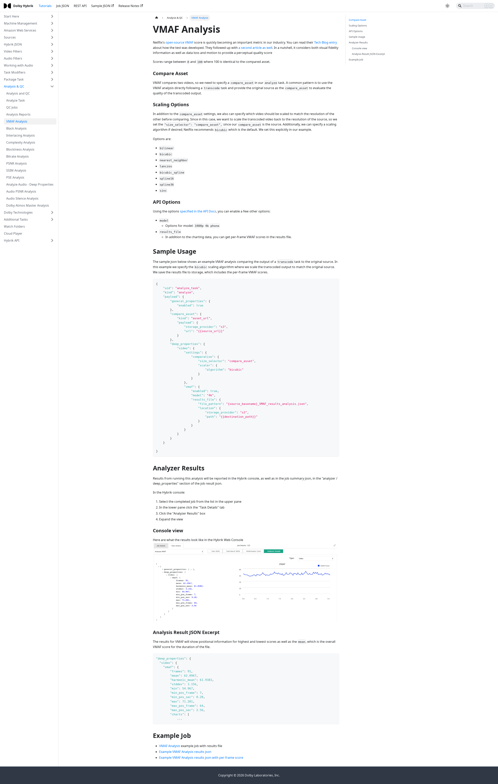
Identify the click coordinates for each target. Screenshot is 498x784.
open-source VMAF (179, 42)
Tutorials (45, 6)
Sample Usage (357, 37)
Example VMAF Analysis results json (185, 752)
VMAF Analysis (169, 746)
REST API (80, 6)
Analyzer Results (358, 42)
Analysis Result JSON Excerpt (368, 54)
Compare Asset (357, 20)
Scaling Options (358, 25)
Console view (359, 48)
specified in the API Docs (198, 211)
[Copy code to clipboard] (334, 283)
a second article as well (255, 48)
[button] (29, 16)
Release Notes (128, 6)
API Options (356, 31)
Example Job (356, 59)
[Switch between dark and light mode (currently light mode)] (447, 6)
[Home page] (156, 18)
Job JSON (62, 6)
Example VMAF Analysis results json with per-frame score (201, 757)
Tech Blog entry (325, 42)
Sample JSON (100, 6)
